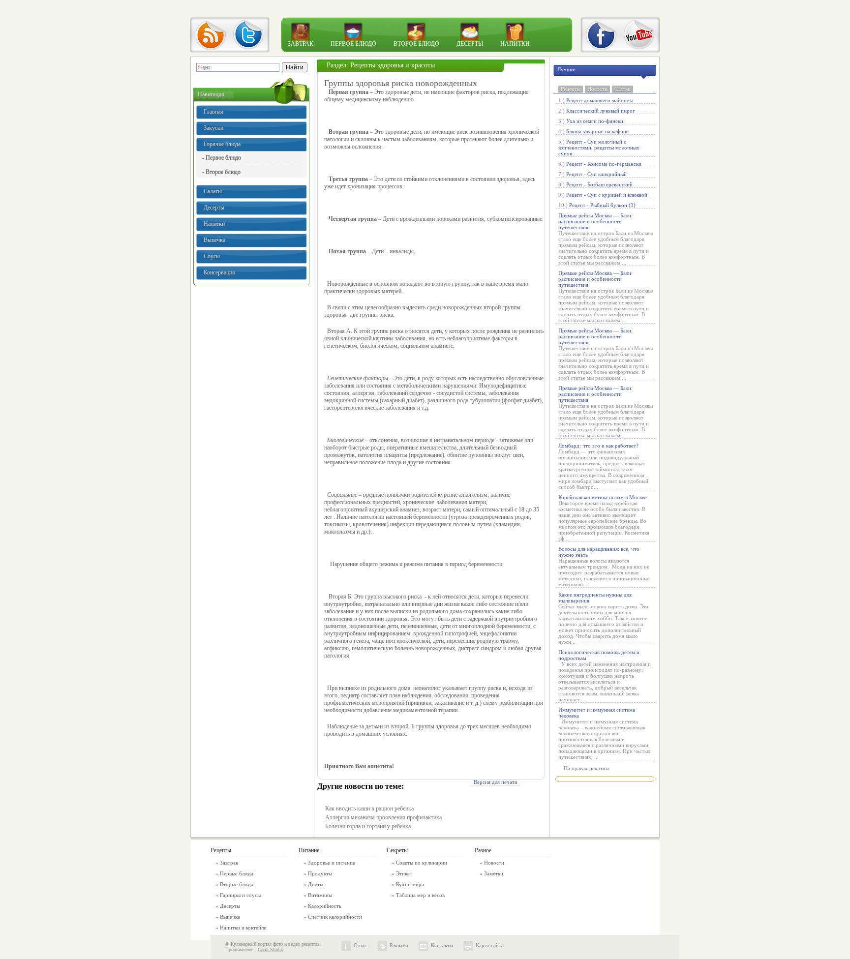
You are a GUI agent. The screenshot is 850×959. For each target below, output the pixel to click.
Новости (597, 89)
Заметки (493, 873)
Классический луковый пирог (600, 111)
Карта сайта (490, 945)
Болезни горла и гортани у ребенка (368, 826)
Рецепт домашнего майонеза (600, 100)
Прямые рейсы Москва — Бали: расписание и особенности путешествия (595, 221)
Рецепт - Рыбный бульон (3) (602, 205)
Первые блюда (236, 873)
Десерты (469, 43)
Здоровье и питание (331, 863)
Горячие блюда (222, 144)
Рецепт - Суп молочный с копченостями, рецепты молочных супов (598, 147)
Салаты (213, 191)
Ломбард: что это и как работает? (598, 446)
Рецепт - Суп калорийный (596, 174)
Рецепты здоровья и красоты (392, 65)
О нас (360, 945)
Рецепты (570, 89)
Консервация (219, 272)
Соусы (212, 256)
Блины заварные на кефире (597, 131)
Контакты (442, 945)
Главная (213, 111)
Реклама (399, 945)
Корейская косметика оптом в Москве (602, 497)
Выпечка (214, 240)
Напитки (515, 43)
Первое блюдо (353, 43)
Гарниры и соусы (240, 895)
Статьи (622, 89)
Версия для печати (495, 782)
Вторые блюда (236, 884)
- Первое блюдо (221, 157)
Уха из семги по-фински (594, 121)
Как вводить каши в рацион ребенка (369, 808)
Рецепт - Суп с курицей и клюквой (606, 195)
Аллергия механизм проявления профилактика (383, 817)
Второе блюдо (416, 43)
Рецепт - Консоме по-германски (603, 164)
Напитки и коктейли (243, 927)
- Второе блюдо (221, 171)
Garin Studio (270, 949)
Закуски (213, 127)
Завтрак (300, 43)
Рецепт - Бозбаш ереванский (599, 184)
